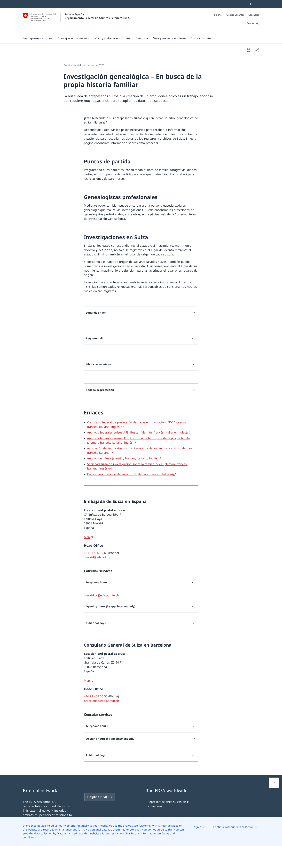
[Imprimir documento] (248, 50)
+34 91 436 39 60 (95, 553)
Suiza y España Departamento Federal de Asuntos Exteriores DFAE (97, 16)
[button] (37, 38)
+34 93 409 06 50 (95, 696)
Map (87, 537)
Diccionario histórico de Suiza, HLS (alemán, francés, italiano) (130, 474)
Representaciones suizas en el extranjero (168, 804)
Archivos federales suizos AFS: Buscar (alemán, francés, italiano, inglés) (137, 432)
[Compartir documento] (257, 50)
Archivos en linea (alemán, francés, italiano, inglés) (122, 458)
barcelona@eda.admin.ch (101, 701)
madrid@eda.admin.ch (99, 557)
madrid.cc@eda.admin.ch (101, 595)
